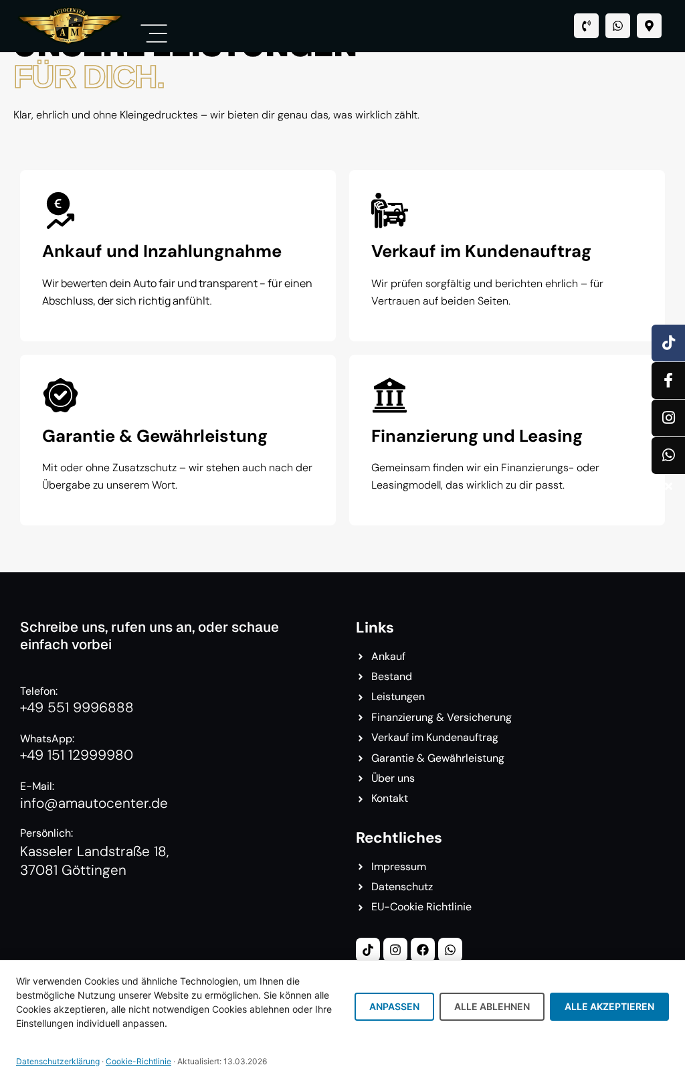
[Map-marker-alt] (649, 25)
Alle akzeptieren (609, 1006)
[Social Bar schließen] (668, 486)
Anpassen (394, 1006)
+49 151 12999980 (76, 755)
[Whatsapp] (617, 25)
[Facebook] (423, 950)
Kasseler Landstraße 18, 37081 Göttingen (94, 860)
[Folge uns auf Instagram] (668, 418)
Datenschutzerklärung (58, 1061)
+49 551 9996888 (77, 707)
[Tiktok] (368, 950)
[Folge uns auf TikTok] (668, 343)
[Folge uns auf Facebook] (668, 380)
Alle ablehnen (492, 1006)
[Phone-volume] (586, 25)
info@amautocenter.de (94, 803)
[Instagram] (395, 950)
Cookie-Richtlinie (138, 1061)
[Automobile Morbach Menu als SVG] (154, 33)
